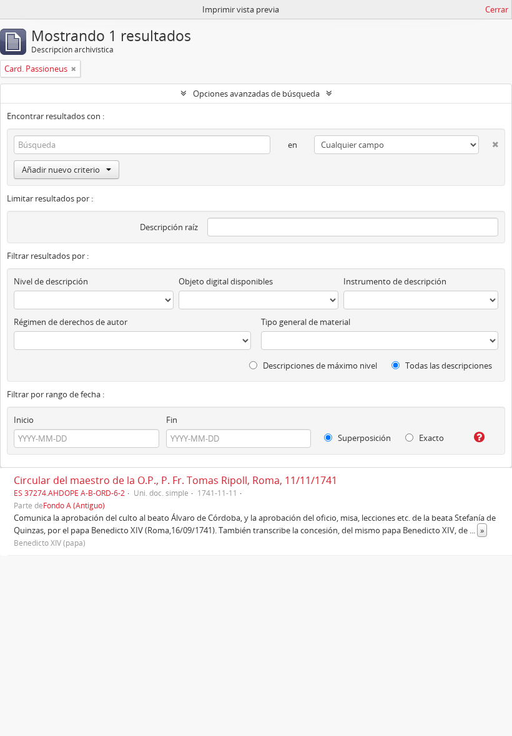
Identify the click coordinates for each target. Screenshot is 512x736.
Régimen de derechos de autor (70, 321)
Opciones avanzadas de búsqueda (256, 93)
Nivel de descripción (51, 281)
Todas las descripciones (447, 365)
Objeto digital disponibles (226, 281)
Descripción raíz (169, 227)
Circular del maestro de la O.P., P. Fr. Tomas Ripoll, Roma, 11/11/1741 (175, 480)
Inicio (24, 419)
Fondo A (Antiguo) (74, 505)
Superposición (363, 437)
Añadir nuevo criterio (61, 169)
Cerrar (496, 9)
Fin (171, 419)
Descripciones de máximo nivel (319, 365)
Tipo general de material (305, 321)
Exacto (430, 437)
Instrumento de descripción (394, 281)
